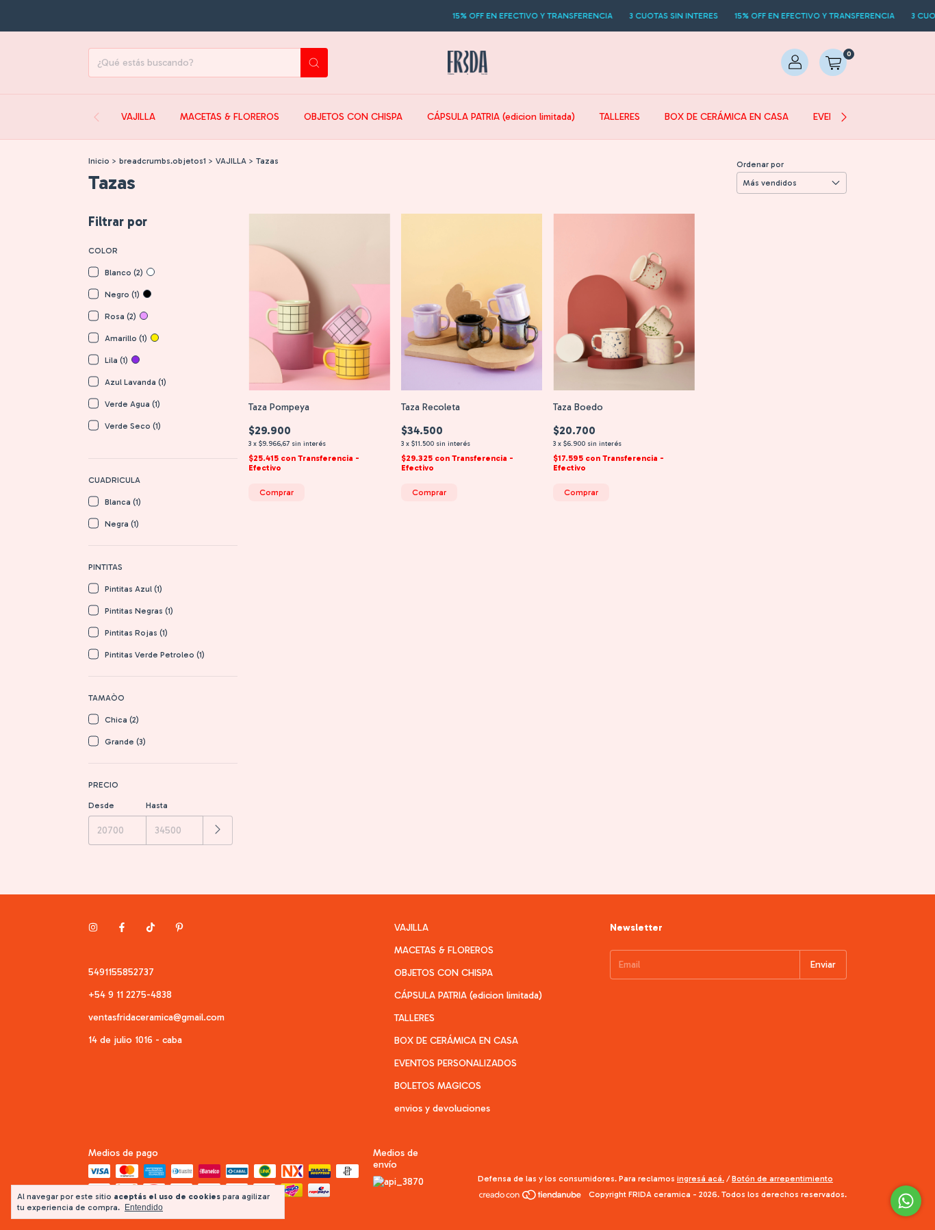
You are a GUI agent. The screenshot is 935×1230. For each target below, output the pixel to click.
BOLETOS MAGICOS (437, 1086)
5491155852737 (121, 972)
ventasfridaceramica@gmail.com (156, 1017)
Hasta (157, 805)
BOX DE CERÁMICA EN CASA (727, 117)
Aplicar (218, 830)
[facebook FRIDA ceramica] (122, 927)
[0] (833, 63)
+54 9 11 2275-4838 (130, 995)
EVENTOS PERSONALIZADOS (455, 1063)
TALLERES (620, 117)
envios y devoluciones (442, 1108)
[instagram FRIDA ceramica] (93, 927)
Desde (101, 805)
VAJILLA (138, 117)
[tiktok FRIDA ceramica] (150, 927)
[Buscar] (314, 62)
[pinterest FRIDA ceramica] (179, 927)
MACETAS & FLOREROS (229, 117)
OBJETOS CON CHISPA (353, 117)
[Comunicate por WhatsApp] (906, 1200)
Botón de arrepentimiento (782, 1178)
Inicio (99, 161)
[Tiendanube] (531, 1198)
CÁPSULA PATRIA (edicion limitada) (501, 117)
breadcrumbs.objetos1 (162, 161)
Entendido (144, 1207)
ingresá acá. (700, 1178)
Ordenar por (760, 164)
